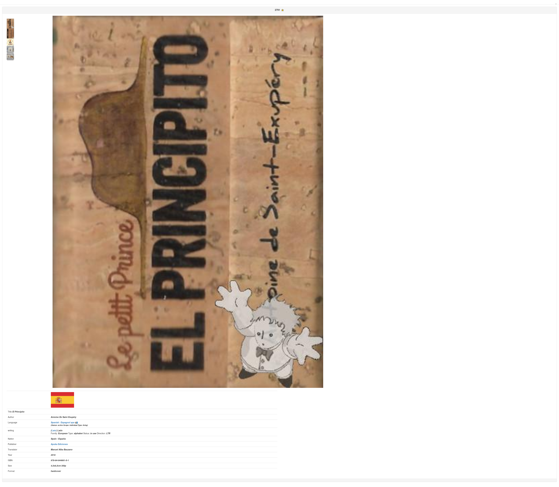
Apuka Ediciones (59, 444)
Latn (54, 430)
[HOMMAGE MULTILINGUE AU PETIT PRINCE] (76, 422)
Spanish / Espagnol (61, 422)
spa (72, 422)
